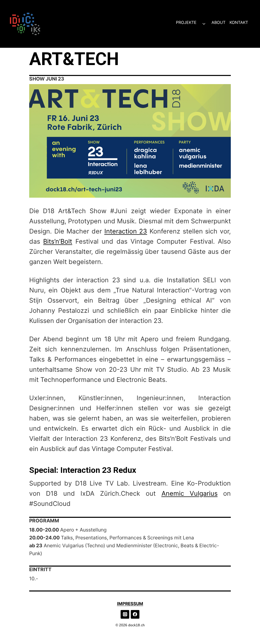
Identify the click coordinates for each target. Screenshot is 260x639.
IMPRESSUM (130, 603)
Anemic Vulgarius (189, 493)
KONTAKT (239, 22)
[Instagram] (125, 614)
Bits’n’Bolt (57, 241)
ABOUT (218, 22)
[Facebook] (135, 614)
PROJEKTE (186, 22)
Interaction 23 (125, 231)
